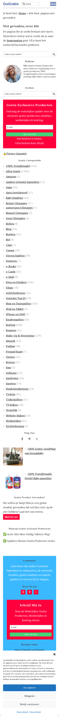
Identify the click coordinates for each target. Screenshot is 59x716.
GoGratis (11, 4)
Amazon (11, 176)
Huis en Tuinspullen (18, 303)
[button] (54, 654)
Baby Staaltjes (14, 198)
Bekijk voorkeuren (29, 704)
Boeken (10, 234)
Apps (9, 187)
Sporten (11, 383)
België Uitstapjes (16, 203)
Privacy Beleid (22, 712)
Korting (10, 325)
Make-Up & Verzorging (20, 335)
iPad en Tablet (15, 309)
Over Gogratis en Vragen (29, 650)
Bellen (10, 223)
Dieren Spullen (15, 255)
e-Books (11, 266)
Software (11, 373)
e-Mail (10, 277)
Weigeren (29, 696)
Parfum (10, 346)
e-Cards (10, 271)
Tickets (10, 394)
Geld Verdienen (15, 293)
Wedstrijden (13, 421)
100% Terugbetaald (18, 166)
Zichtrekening (15, 426)
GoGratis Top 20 (16, 298)
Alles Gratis (13, 171)
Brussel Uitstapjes (17, 213)
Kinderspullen (15, 319)
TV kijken (12, 405)
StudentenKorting (17, 389)
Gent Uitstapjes (15, 218)
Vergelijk (11, 410)
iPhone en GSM (15, 314)
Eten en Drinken (16, 282)
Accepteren (29, 687)
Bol (8, 239)
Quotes (10, 357)
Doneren (11, 261)
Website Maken (15, 415)
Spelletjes (12, 378)
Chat (9, 245)
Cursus (10, 250)
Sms (8, 367)
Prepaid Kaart (14, 351)
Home (22, 13)
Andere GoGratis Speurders (22, 182)
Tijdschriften (14, 399)
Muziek (10, 341)
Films (9, 287)
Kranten (11, 330)
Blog (8, 229)
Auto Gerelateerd (16, 192)
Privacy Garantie (16, 153)
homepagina (14, 40)
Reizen (10, 362)
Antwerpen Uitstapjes (19, 207)
